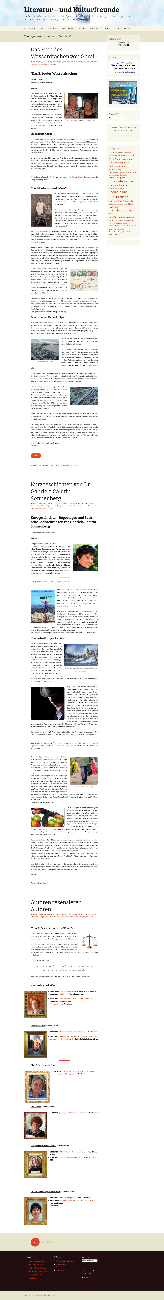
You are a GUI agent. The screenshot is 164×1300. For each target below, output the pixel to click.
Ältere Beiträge (45, 1242)
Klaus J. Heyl (127, 182)
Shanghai (47, 64)
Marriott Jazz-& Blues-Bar (121, 204)
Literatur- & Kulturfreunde (116, 188)
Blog (42, 28)
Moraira (131, 204)
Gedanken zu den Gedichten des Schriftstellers (76, 1200)
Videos (117, 28)
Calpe (133, 156)
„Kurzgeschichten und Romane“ (71, 1113)
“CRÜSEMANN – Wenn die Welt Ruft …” (74, 1152)
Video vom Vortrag (63, 746)
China (54, 62)
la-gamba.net (43, 883)
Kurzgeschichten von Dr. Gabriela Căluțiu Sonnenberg (61, 491)
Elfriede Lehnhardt (88, 503)
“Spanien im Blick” (66, 991)
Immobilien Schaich (34, 1275)
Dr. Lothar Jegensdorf (114, 172)
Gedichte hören (95, 28)
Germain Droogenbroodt (118, 178)
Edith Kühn (122, 172)
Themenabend (131, 226)
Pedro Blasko (132, 217)
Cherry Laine (42, 503)
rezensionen (80, 917)
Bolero (34, 503)
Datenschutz (88, 1277)
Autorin (128, 153)
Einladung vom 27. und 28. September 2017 (52, 581)
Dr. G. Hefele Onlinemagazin (37, 1271)
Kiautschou (86, 62)
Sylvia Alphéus (123, 226)
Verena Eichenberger (116, 232)
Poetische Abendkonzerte (124, 220)
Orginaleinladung (84, 177)
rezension (72, 917)
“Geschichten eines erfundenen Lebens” (74, 998)
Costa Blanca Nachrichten (122, 159)
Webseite (40, 644)
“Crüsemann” (64, 994)
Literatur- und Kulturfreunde (70, 506)
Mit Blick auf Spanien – (68, 1198)
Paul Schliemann (62, 917)
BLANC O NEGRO (114, 156)
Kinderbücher (55, 1004)
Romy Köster (114, 225)
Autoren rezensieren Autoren (48, 914)
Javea (130, 178)
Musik (111, 207)
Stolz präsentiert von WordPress (45, 1295)
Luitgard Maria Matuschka (48, 917)
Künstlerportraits (68, 28)
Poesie (111, 221)
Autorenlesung (37, 62)
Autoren (35, 914)
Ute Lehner (89, 917)
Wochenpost (32, 1278)
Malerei (112, 204)
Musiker (82, 28)
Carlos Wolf (60, 1270)
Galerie (107, 28)
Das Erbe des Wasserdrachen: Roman (64, 465)
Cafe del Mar (47, 62)
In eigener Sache (30, 28)
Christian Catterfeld (53, 503)
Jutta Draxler (78, 62)
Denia (126, 162)
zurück (35, 455)
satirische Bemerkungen (47, 508)
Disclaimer (87, 1281)
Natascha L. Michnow (87, 506)
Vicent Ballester (127, 232)
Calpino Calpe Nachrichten (37, 1268)
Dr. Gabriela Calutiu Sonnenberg (71, 503)
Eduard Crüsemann (131, 172)
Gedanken (34, 506)
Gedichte (84, 914)
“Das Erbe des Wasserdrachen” (71, 1032)
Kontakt (127, 28)
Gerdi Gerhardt (68, 62)
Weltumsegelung (114, 234)
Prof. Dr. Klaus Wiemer (115, 223)
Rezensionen (53, 28)
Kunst (133, 181)
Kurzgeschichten (54, 506)
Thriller (110, 229)
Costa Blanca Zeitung (116, 163)
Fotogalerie (35, 180)
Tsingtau (53, 64)
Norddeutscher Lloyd (115, 214)
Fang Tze (59, 62)
